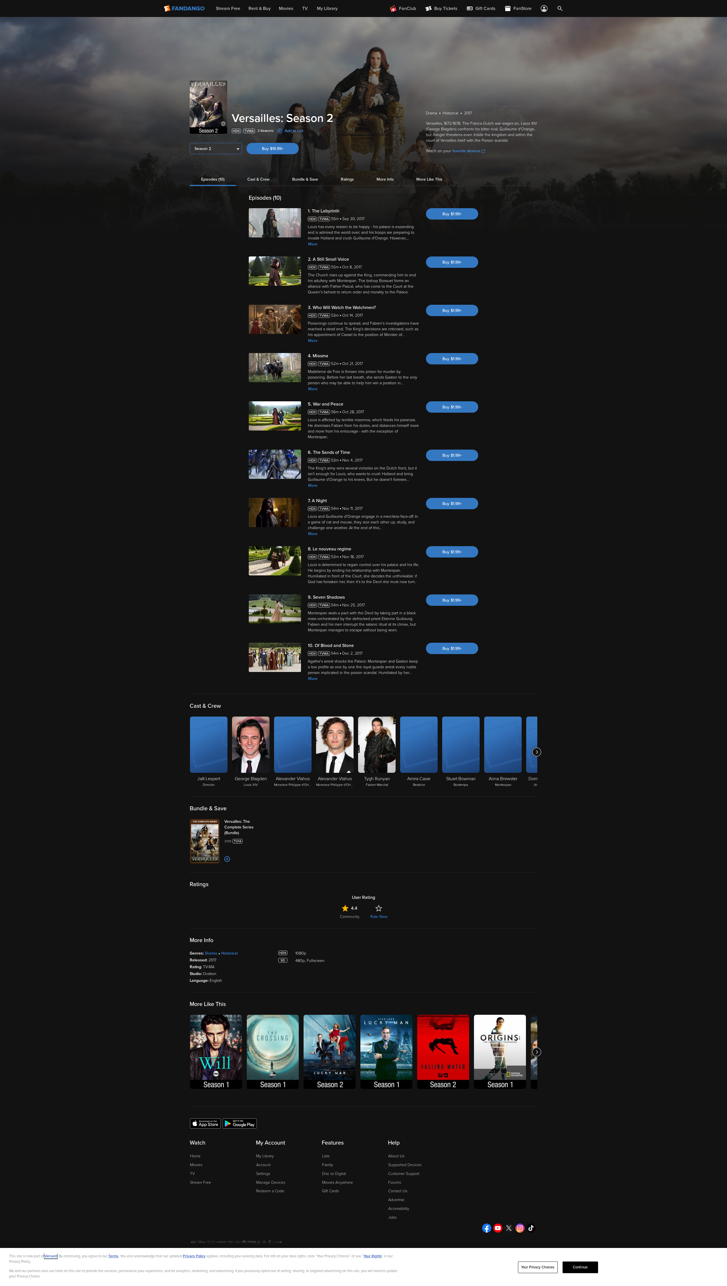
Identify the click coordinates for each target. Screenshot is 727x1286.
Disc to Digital (334, 1173)
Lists (325, 1156)
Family (327, 1164)
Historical (229, 953)
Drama (211, 953)
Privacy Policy (194, 1256)
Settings (263, 1173)
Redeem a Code (270, 1191)
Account (263, 1164)
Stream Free (200, 1182)
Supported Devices (404, 1164)
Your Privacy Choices (538, 1267)
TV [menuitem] (305, 8)
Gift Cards (330, 1191)
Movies (196, 1164)
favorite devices (466, 151)
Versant (51, 1256)
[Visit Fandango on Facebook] (487, 1228)
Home (195, 1156)
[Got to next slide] (536, 752)
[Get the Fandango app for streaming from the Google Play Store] (239, 1123)
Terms (113, 1256)
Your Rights (373, 1256)
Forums (394, 1182)
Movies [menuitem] (286, 8)
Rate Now (378, 916)
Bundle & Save (305, 179)
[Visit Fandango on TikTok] (531, 1228)
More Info (385, 179)
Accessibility (398, 1208)
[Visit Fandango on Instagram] (520, 1228)
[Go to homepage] (185, 8)
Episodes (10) (213, 179)
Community (350, 916)
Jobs (392, 1217)
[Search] (560, 8)
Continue (580, 1267)
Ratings (347, 179)
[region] (363, 1267)
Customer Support (403, 1173)
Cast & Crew (258, 179)
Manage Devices (270, 1182)
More (312, 244)
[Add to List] (227, 859)
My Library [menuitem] (327, 8)
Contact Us (397, 1191)
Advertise (396, 1199)
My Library (265, 1156)
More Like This (429, 179)
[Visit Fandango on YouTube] (498, 1228)
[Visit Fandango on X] (509, 1228)
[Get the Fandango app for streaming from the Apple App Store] (205, 1123)
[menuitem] (481, 8)
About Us (396, 1156)
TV (192, 1173)
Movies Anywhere (337, 1182)
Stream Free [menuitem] (228, 8)
